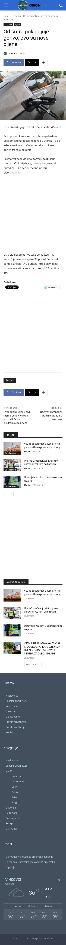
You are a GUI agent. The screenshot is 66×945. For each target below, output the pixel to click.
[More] (44, 62)
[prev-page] (6, 494)
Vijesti (17, 24)
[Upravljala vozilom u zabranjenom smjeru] (12, 482)
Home (7, 16)
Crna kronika (10, 453)
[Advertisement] (33, 214)
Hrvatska (16, 16)
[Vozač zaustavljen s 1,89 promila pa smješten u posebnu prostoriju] (12, 448)
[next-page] (11, 494)
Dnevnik (15, 172)
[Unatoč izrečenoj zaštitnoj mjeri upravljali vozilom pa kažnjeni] (12, 465)
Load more (31, 664)
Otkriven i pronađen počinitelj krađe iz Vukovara (51, 415)
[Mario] (6, 53)
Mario (12, 53)
